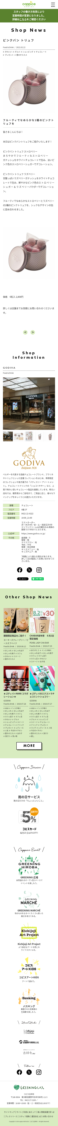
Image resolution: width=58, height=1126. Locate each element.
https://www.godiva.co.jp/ (33, 533)
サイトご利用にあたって (26, 1112)
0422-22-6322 (27, 513)
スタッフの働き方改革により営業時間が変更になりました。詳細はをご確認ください (29, 15)
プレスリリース (11, 1116)
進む (32, 332)
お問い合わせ (48, 1116)
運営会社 (35, 1116)
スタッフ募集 (24, 1116)
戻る (25, 332)
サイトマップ (9, 1112)
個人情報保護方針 (44, 1112)
